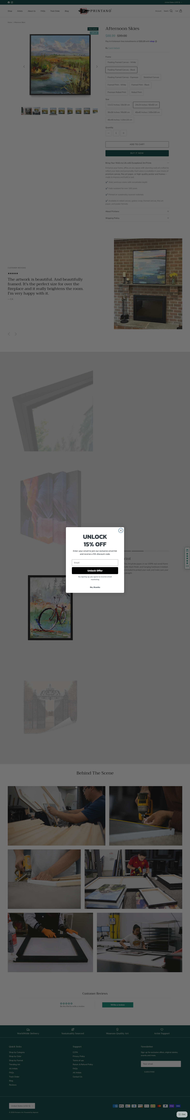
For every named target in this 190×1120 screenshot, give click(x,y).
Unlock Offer (95, 571)
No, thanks (95, 587)
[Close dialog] (121, 530)
